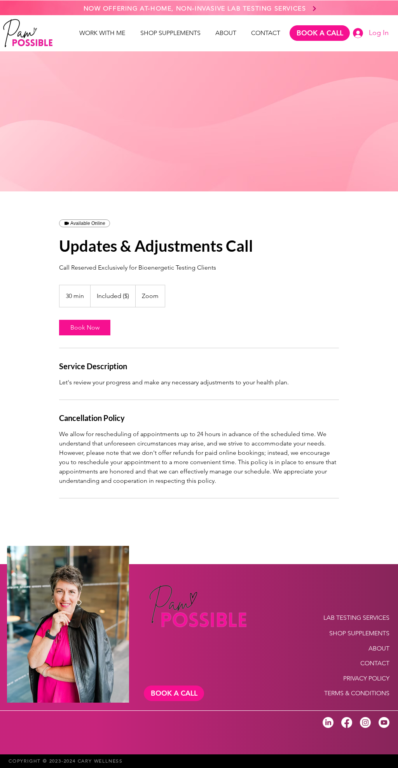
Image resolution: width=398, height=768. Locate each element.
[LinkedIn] (328, 722)
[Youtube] (384, 722)
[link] (84, 327)
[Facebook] (346, 722)
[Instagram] (365, 722)
